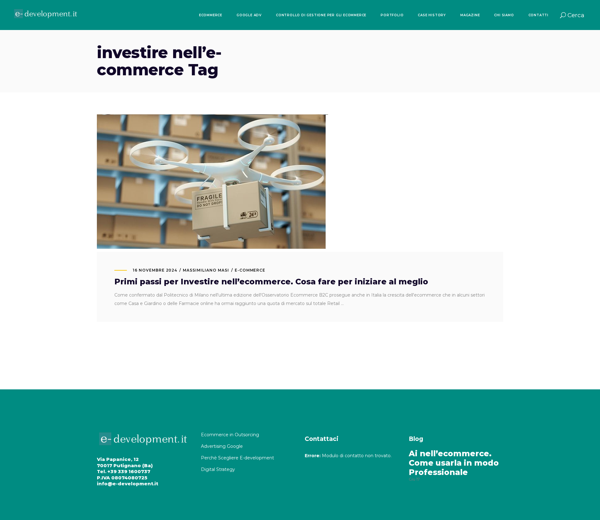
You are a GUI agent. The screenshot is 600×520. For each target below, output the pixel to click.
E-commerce (250, 270)
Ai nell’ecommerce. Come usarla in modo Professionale (454, 463)
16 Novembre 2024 (155, 270)
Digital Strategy (218, 469)
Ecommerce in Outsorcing (230, 435)
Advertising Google (222, 446)
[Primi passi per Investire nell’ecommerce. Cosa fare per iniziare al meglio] (212, 183)
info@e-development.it (127, 484)
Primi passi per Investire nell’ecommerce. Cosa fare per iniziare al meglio (271, 281)
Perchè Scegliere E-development (238, 458)
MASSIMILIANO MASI (206, 270)
